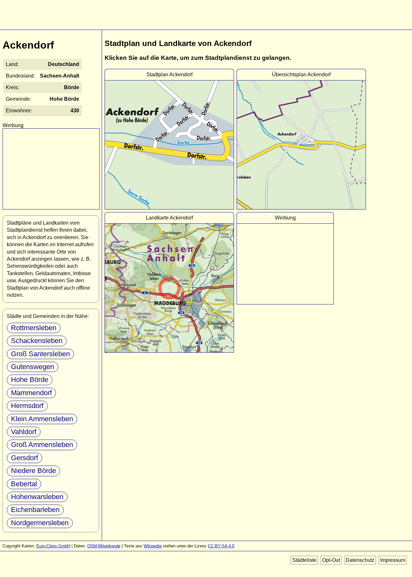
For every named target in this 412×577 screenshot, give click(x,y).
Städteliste (304, 560)
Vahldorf (23, 432)
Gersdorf (24, 458)
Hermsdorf (27, 406)
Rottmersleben (33, 328)
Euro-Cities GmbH (53, 546)
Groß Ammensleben (42, 445)
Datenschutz (360, 560)
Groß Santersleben (40, 354)
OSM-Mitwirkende (103, 546)
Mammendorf (31, 393)
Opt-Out (331, 560)
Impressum (392, 560)
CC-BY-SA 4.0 (221, 546)
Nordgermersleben (40, 523)
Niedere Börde (33, 471)
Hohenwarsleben (37, 497)
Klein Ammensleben (42, 419)
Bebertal (24, 484)
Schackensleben (36, 341)
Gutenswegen (32, 367)
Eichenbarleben (35, 510)
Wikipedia (153, 546)
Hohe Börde (29, 380)
